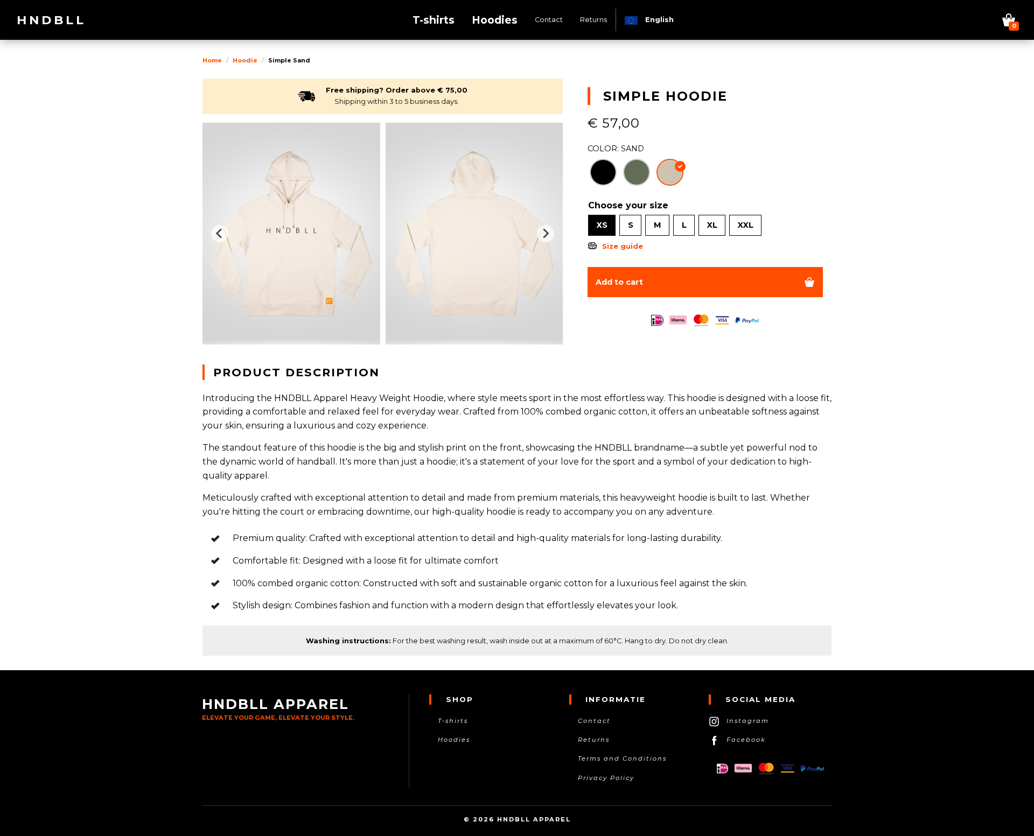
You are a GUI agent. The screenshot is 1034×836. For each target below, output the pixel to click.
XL (712, 225)
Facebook (746, 739)
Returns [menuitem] (593, 20)
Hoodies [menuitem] (495, 19)
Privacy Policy (606, 778)
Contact (594, 721)
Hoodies (454, 739)
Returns (594, 739)
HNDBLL (51, 19)
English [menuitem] (658, 20)
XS (602, 225)
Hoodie (245, 60)
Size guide (622, 246)
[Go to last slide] (219, 233)
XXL (745, 225)
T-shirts (453, 721)
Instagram (747, 721)
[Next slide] (545, 233)
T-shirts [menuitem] (434, 19)
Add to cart (619, 282)
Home (212, 60)
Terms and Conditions (622, 758)
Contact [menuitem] (549, 20)
